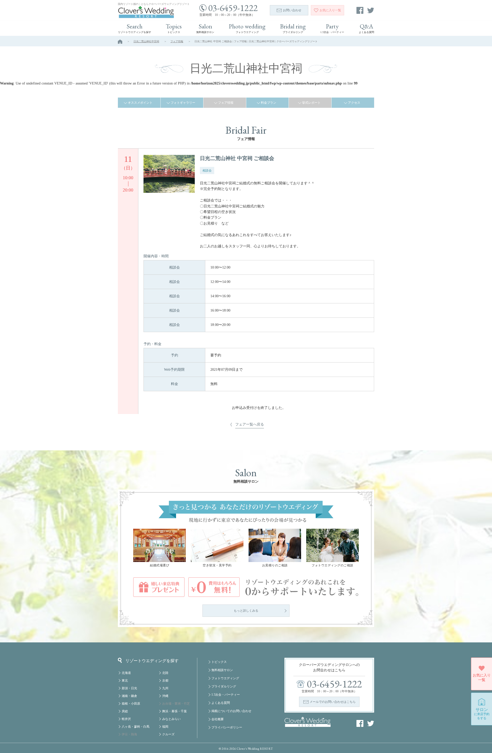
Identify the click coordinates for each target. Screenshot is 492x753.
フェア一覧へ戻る (249, 424)
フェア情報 (176, 41)
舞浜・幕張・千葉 (174, 711)
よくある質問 (220, 703)
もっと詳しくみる (246, 610)
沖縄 (165, 696)
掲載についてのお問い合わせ (231, 711)
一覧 (330, 10)
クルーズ (168, 734)
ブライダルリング (223, 686)
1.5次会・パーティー (225, 694)
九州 (165, 688)
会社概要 (217, 719)
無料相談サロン (222, 670)
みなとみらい (171, 719)
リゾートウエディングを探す (152, 661)
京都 (165, 680)
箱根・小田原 (131, 703)
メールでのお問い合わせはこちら (333, 702)
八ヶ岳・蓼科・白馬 (135, 726)
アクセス (354, 102)
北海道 (126, 673)
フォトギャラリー (183, 102)
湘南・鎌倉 (129, 696)
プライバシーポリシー (226, 727)
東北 (125, 680)
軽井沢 (126, 719)
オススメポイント (140, 102)
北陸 (165, 673)
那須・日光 (129, 688)
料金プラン (268, 102)
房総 (125, 711)
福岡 (165, 726)
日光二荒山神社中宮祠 (146, 41)
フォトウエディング (225, 678)
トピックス (219, 662)
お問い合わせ (292, 10)
